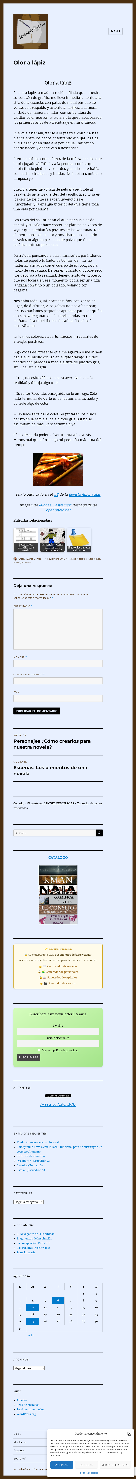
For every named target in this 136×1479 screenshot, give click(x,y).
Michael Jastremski (55, 505)
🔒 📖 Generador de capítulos (58, 977)
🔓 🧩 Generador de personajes (58, 971)
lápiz (90, 558)
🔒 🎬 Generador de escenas (58, 983)
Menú (115, 31)
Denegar (86, 1464)
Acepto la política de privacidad (59, 1050)
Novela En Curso (22, 1469)
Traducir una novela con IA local (38, 1142)
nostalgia (18, 562)
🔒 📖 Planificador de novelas (58, 966)
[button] (129, 1433)
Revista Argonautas (85, 494)
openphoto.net (58, 510)
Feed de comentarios (30, 1409)
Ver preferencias (115, 1464)
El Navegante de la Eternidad (36, 1234)
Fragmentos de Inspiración (34, 1238)
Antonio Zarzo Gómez (29, 558)
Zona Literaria (26, 1252)
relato (28, 562)
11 (33, 1307)
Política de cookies (89, 1473)
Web (16, 691)
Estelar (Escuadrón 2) (31, 1170)
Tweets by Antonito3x (58, 1104)
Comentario (23, 606)
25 (32, 1321)
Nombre (20, 657)
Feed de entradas (28, 1404)
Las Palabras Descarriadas (33, 1247)
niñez (97, 558)
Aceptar (61, 1464)
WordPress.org (26, 1414)
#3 (56, 494)
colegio (83, 558)
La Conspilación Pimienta (33, 1243)
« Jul (31, 1335)
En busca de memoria (31, 1156)
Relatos (72, 558)
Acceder (22, 1400)
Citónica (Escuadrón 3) (31, 1165)
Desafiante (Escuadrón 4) (33, 1160)
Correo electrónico (29, 674)
